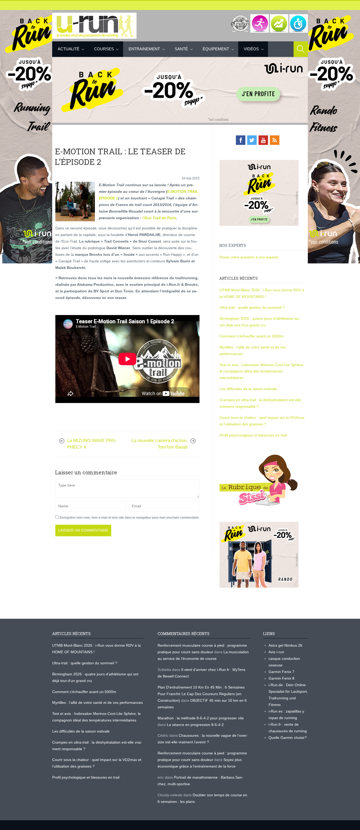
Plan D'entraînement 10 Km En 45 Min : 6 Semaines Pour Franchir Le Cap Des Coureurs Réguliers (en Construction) (201, 694)
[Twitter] (252, 140)
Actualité (68, 49)
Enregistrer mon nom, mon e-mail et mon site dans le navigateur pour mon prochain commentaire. (130, 517)
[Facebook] (240, 140)
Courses (104, 49)
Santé (181, 49)
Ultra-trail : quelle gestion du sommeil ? (252, 307)
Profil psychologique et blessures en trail (253, 435)
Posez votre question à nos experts (249, 257)
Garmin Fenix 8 (281, 678)
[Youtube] (263, 140)
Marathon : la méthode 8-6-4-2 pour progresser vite (201, 718)
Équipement (216, 49)
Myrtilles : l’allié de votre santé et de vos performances (98, 702)
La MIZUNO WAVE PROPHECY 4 (92, 444)
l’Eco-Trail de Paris (159, 218)
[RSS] (274, 140)
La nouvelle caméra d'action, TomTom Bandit (160, 444)
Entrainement (144, 49)
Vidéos (251, 49)
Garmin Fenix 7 (281, 672)
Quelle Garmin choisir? (288, 737)
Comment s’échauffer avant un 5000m (252, 336)
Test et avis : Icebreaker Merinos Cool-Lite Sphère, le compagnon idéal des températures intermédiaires (262, 371)
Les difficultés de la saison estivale (248, 389)
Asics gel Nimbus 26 (285, 645)
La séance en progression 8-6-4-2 (195, 725)
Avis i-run (276, 652)
